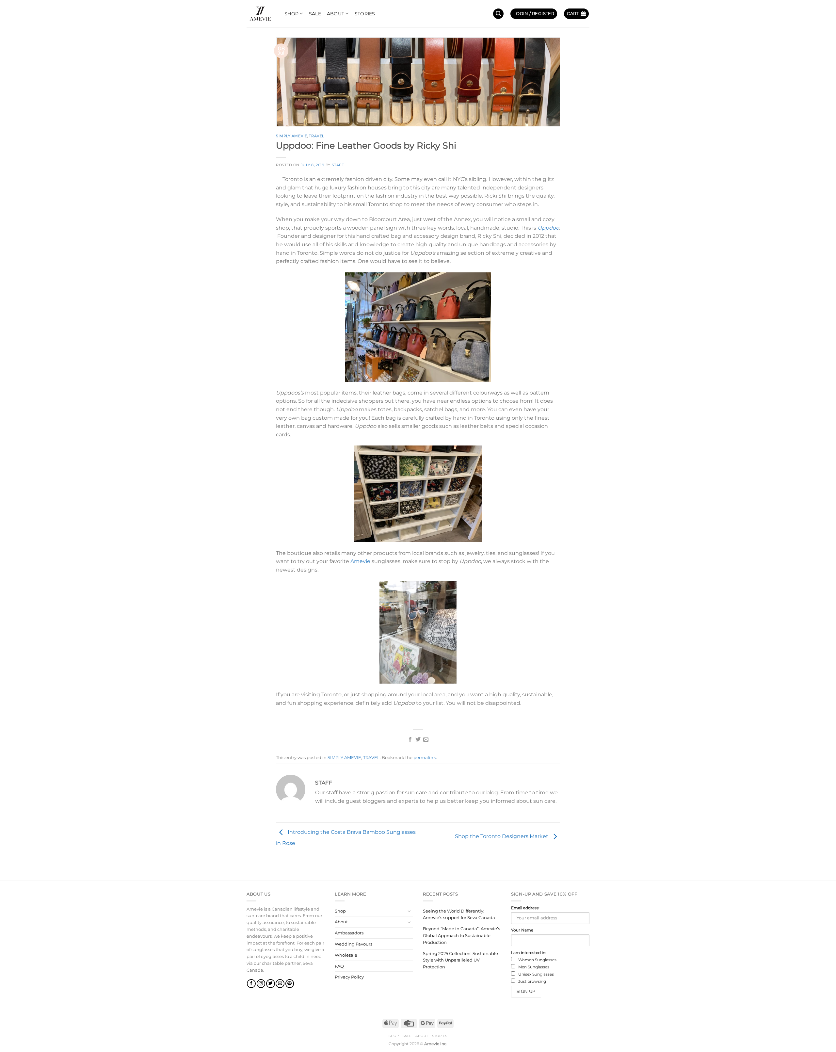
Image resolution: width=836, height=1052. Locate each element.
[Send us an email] (280, 983)
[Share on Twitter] (418, 740)
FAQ (339, 966)
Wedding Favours (353, 944)
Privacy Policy (349, 976)
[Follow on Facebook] (251, 983)
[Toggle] (409, 911)
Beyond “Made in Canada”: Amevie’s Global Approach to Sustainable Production (461, 935)
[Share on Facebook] (409, 740)
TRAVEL (316, 136)
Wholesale (346, 955)
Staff (338, 165)
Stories (365, 14)
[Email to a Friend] (425, 740)
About (335, 14)
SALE (315, 14)
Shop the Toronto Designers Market (502, 836)
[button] (498, 13)
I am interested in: (528, 952)
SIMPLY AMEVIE (291, 136)
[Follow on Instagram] (261, 983)
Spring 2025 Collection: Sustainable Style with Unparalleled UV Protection (460, 960)
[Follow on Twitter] (270, 983)
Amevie (360, 561)
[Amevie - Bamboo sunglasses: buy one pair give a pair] (261, 13)
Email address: (525, 908)
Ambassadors (349, 932)
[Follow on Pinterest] (289, 983)
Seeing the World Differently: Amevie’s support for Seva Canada (459, 914)
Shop (291, 14)
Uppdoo (548, 228)
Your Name (522, 930)
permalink (424, 757)
